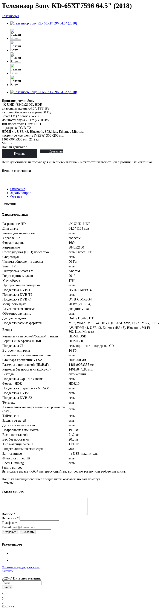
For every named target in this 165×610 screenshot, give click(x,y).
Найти (7, 587)
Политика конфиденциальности (21, 567)
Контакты (8, 570)
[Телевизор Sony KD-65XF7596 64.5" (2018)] (43, 23)
